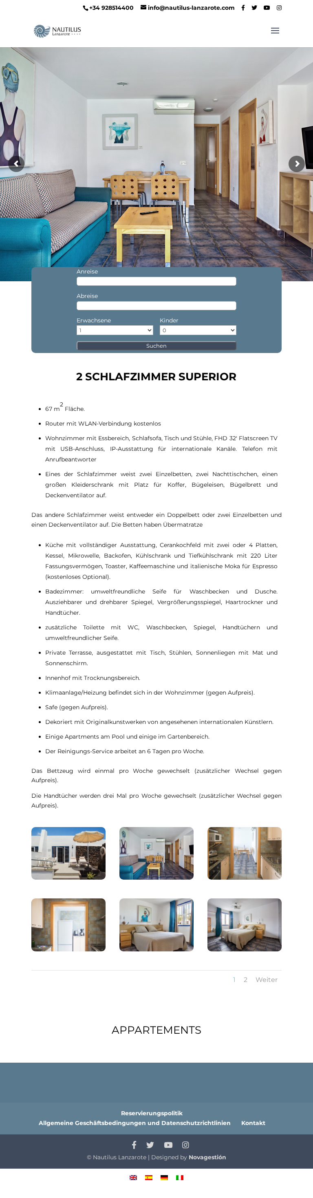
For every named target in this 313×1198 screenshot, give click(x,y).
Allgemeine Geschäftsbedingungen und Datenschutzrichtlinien (135, 1123)
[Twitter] (254, 8)
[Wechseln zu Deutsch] (164, 1177)
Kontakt (253, 1123)
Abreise (87, 296)
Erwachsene (94, 320)
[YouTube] (267, 8)
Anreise (87, 271)
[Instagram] (279, 8)
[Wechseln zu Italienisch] (179, 1177)
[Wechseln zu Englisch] (133, 1177)
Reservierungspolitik (152, 1113)
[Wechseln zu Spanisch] (148, 1177)
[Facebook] (243, 8)
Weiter (267, 980)
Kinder (169, 320)
